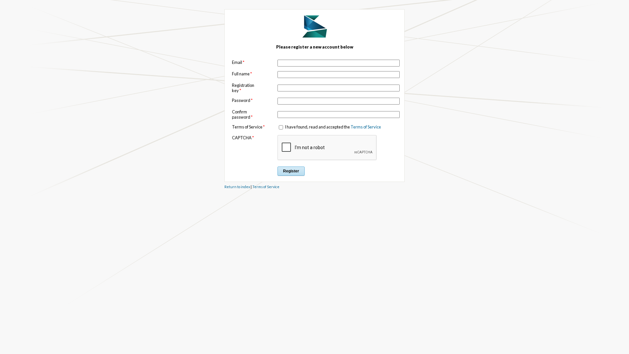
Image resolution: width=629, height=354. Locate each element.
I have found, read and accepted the (332, 126)
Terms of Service (366, 126)
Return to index (237, 187)
